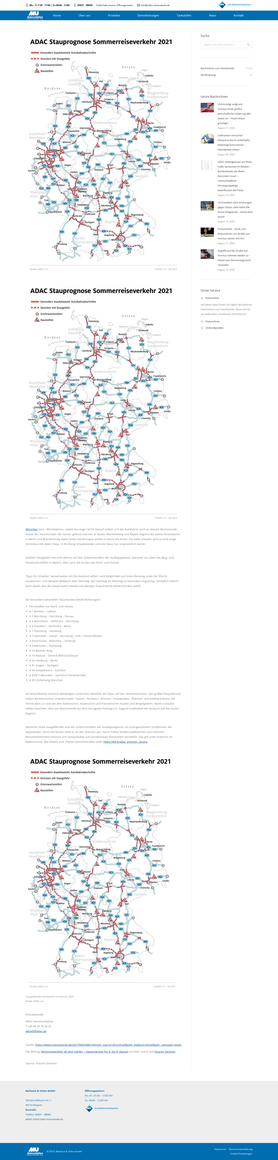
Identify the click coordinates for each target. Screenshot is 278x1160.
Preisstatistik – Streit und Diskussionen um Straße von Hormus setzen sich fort (234, 233)
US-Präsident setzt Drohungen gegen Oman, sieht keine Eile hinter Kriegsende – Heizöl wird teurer (235, 209)
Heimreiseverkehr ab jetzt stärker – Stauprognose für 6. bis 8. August (84, 1051)
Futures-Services (164, 1051)
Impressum (220, 1149)
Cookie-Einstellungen (241, 1153)
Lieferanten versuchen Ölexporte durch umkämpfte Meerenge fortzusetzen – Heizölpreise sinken (234, 142)
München (32, 529)
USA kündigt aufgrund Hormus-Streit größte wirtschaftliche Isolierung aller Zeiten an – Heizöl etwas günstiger (234, 113)
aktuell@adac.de (36, 1031)
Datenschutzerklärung (240, 1149)
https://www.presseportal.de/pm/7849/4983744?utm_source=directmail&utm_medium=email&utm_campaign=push (108, 1045)
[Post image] (207, 107)
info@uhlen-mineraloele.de (155, 5)
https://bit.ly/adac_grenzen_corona (125, 742)
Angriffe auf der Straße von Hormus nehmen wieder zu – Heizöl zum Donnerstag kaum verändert (234, 258)
